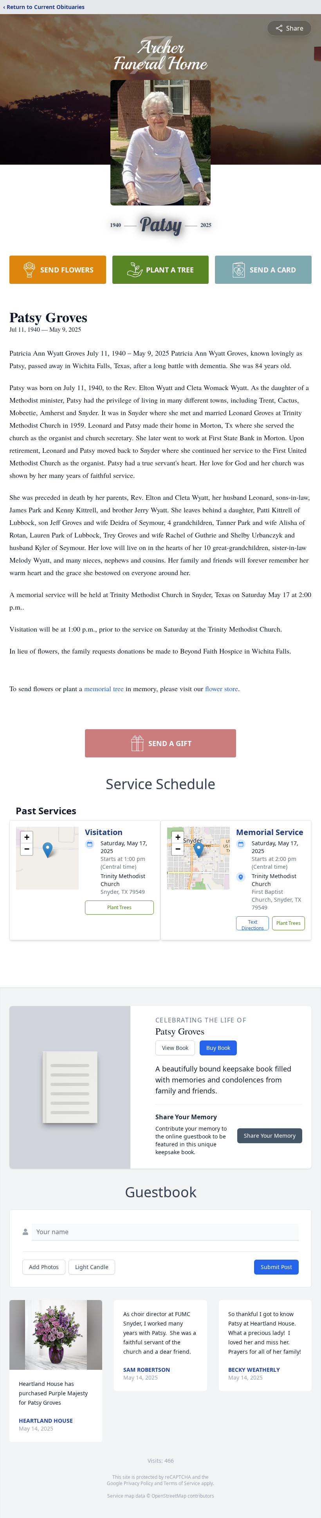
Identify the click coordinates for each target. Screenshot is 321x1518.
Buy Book (218, 1047)
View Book (175, 1047)
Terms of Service (182, 1483)
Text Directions (253, 924)
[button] (47, 850)
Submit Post (276, 1267)
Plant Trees (119, 907)
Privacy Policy (138, 1483)
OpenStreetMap (168, 1496)
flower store (221, 688)
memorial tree (104, 688)
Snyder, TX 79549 (123, 891)
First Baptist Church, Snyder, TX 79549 (276, 899)
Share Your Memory (270, 1135)
